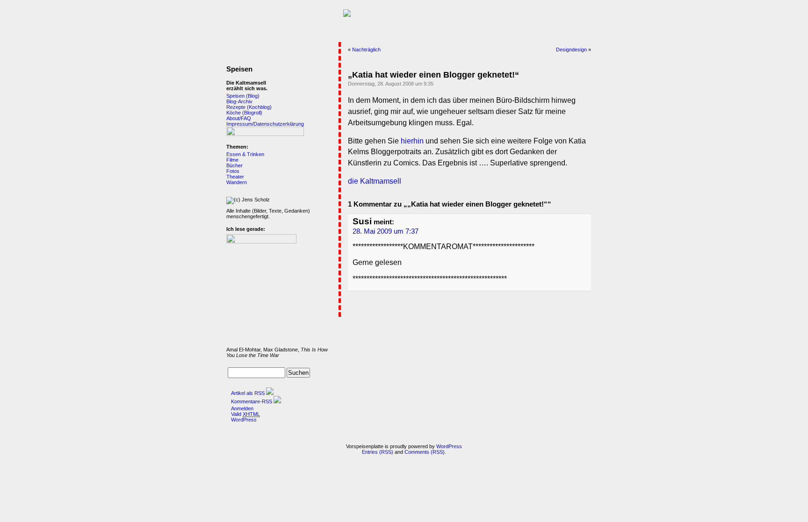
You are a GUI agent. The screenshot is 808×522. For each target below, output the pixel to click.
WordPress (244, 419)
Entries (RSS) (377, 452)
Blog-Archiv (239, 101)
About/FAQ (238, 118)
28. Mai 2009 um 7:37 (385, 231)
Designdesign (571, 49)
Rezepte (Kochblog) (249, 107)
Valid (245, 414)
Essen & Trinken (245, 154)
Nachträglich (366, 49)
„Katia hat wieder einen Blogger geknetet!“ (433, 74)
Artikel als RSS (248, 393)
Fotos (232, 171)
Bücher (234, 165)
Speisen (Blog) (243, 96)
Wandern (236, 182)
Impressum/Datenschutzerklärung (265, 124)
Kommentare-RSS (251, 401)
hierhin (412, 141)
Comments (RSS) (424, 452)
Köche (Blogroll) (244, 112)
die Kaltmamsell (374, 181)
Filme (232, 160)
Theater (235, 176)
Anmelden (242, 408)
